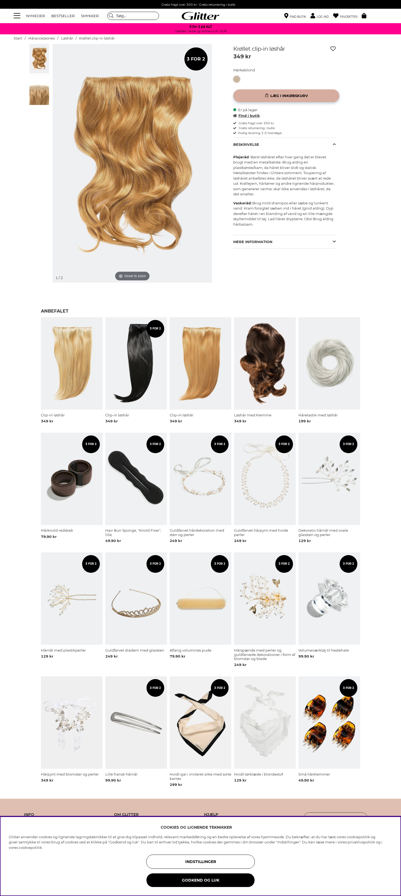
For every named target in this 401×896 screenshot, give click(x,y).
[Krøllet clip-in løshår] (238, 79)
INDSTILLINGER (200, 861)
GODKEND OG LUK (200, 880)
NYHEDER (35, 16)
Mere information (253, 242)
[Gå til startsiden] (200, 16)
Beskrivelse (246, 144)
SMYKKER (89, 16)
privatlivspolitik (361, 842)
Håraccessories (41, 38)
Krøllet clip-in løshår (97, 38)
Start (18, 38)
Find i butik (249, 115)
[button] (321, 16)
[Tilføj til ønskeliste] (333, 49)
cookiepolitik (30, 847)
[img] (39, 58)
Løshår (67, 38)
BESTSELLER (62, 16)
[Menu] (18, 16)
